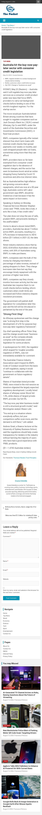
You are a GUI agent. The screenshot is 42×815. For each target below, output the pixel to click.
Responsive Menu (38, 1)
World (5, 618)
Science (5, 623)
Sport (5, 628)
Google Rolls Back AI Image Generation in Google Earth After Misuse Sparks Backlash (20, 804)
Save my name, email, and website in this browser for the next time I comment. (21, 591)
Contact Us (7, 634)
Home (5, 613)
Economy (6, 621)
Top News (6, 61)
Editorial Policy (8, 654)
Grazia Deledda (18, 75)
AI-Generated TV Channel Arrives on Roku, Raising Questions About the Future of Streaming (21, 694)
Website (5, 579)
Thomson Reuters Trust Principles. (24, 458)
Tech (4, 626)
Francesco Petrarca (21, 700)
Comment (7, 536)
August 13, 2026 (8, 700)
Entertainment (7, 631)
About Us (6, 646)
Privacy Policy (7, 656)
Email (5, 570)
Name (5, 561)
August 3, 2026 (8, 809)
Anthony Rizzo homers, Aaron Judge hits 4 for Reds (20, 508)
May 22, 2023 (7, 75)
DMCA (5, 651)
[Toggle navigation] (4, 20)
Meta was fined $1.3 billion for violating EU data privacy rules (21, 516)
